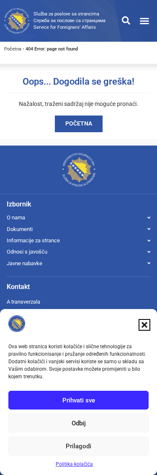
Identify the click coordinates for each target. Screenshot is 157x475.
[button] (144, 325)
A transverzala (23, 302)
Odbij (79, 423)
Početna (12, 49)
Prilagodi (78, 446)
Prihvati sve (78, 400)
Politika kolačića (74, 464)
